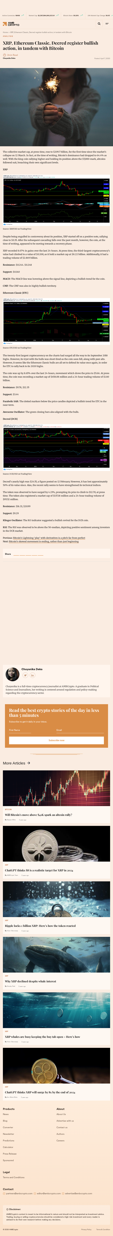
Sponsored (8, 1160)
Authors (60, 1134)
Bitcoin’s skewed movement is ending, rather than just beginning (44, 541)
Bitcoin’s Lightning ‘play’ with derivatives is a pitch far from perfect (49, 537)
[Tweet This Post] (22, 553)
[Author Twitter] (25, 675)
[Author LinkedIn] (32, 675)
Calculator (8, 1147)
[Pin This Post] (28, 553)
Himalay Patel (11, 986)
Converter (8, 1128)
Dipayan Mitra (11, 820)
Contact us (62, 1128)
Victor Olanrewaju (12, 931)
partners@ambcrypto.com (19, 1194)
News (6, 1114)
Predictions (8, 1141)
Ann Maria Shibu (12, 1097)
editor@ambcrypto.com (49, 1194)
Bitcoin (8, 809)
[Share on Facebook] (16, 553)
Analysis (8, 36)
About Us (61, 1114)
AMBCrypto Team (12, 875)
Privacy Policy (86, 1230)
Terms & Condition (103, 1230)
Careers (60, 1141)
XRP (6, 865)
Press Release (10, 1154)
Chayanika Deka (9, 58)
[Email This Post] (34, 553)
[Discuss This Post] (40, 553)
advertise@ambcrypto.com (78, 1194)
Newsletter (8, 1134)
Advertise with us (65, 1121)
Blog (5, 1121)
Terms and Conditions (13, 1178)
